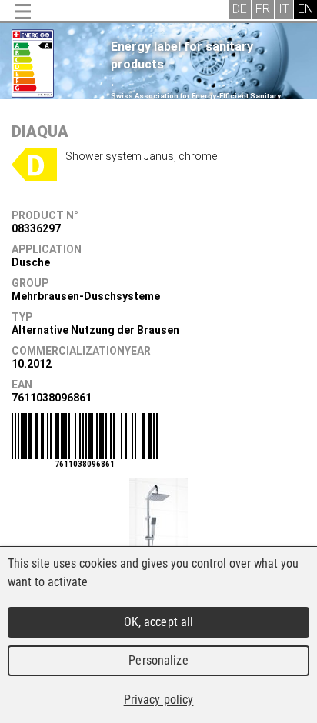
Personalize (158, 660)
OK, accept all (159, 622)
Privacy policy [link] (159, 699)
